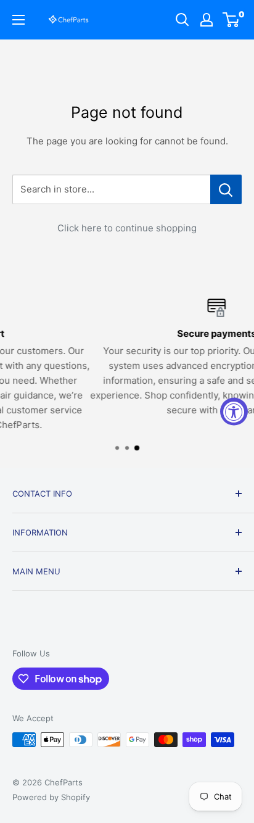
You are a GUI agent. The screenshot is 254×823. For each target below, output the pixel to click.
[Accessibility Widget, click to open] (234, 412)
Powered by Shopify (51, 797)
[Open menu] (18, 20)
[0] (231, 19)
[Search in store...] (226, 189)
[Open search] (182, 20)
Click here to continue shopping (127, 228)
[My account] (206, 20)
